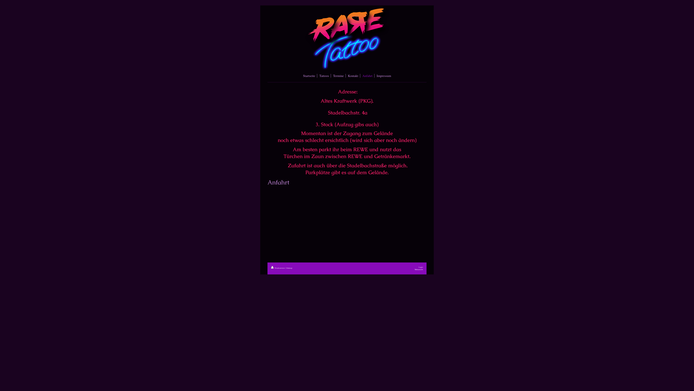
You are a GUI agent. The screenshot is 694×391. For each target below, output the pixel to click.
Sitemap (289, 268)
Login (421, 267)
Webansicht (419, 269)
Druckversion (279, 268)
